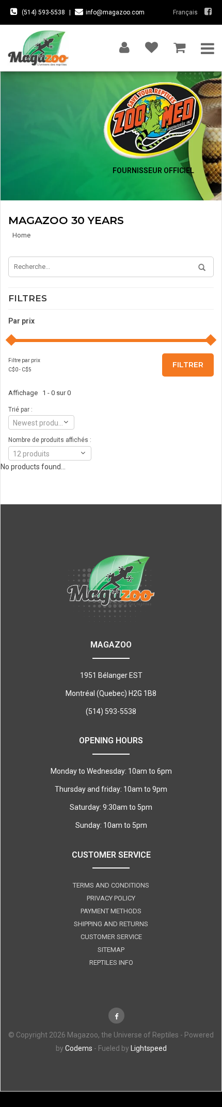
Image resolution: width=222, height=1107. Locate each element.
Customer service (111, 937)
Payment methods (111, 911)
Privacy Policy (111, 898)
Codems (78, 1048)
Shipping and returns (111, 924)
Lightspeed (149, 1048)
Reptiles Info (111, 962)
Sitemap (111, 949)
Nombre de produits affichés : (49, 440)
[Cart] (179, 45)
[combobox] (41, 422)
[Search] (198, 268)
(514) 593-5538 (43, 12)
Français (185, 12)
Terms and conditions (111, 885)
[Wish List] (151, 45)
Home (21, 235)
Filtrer (187, 364)
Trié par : (20, 409)
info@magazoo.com (115, 12)
